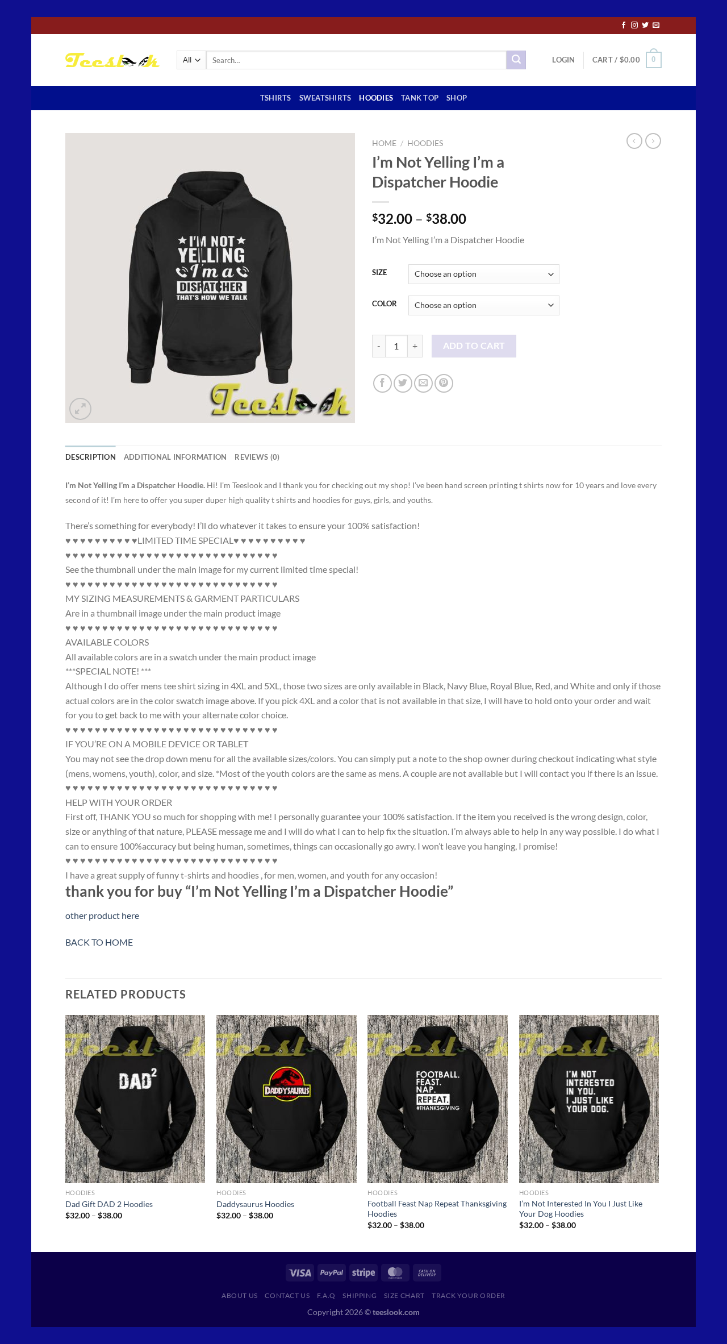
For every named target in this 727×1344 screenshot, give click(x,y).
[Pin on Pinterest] (443, 383)
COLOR (384, 304)
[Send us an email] (656, 26)
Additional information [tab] (175, 456)
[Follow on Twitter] (645, 26)
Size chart (404, 1295)
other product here (102, 915)
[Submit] (516, 60)
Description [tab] (90, 456)
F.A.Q (326, 1295)
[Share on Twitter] (403, 383)
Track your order (468, 1295)
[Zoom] (80, 409)
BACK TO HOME (99, 942)
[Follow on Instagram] (634, 26)
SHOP (456, 97)
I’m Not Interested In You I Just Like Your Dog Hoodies (580, 1209)
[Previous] (65, 1132)
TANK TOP (419, 97)
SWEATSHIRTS (325, 97)
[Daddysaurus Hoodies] (286, 1099)
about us (240, 1295)
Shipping (359, 1295)
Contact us (287, 1295)
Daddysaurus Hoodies (255, 1204)
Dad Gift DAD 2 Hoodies (109, 1204)
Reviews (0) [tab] (257, 456)
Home (384, 143)
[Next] (658, 1132)
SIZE (379, 273)
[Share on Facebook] (382, 383)
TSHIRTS (275, 97)
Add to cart (474, 345)
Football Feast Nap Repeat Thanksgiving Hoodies (437, 1209)
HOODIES (376, 97)
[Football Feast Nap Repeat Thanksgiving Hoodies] (437, 1099)
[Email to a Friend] (423, 383)
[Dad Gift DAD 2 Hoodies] (135, 1099)
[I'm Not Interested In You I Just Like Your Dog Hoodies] (589, 1099)
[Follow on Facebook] (623, 26)
